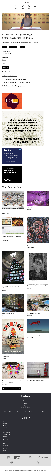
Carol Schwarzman (6, 316)
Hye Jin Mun (6, 51)
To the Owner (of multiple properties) (13, 86)
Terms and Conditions (15, 468)
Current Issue (6, 421)
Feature (4, 63)
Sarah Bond (4, 384)
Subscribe (13, 47)
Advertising (5, 445)
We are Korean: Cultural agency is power (37, 335)
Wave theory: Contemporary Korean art (11, 211)
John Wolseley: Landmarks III (34, 313)
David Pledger (30, 337)
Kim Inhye (4, 290)
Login (22, 47)
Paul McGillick (5, 240)
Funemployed (5, 356)
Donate (4, 447)
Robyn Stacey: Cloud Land (8, 313)
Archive (4, 425)
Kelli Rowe (4, 358)
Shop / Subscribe (6, 432)
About (4, 443)
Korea (4, 60)
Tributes (5, 427)
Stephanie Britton (5, 213)
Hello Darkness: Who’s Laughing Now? (14, 79)
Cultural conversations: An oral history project (11, 237)
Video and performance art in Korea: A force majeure (37, 208)
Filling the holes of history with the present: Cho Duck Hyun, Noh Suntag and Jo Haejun (37, 285)
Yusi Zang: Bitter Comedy (10, 76)
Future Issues (6, 438)
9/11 (28, 245)
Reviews (5, 423)
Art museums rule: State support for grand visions (12, 287)
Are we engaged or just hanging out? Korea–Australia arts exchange (13, 381)
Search (4, 450)
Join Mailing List (6, 434)
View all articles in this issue (10, 389)
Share (5, 67)
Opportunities (6, 439)
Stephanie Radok (30, 315)
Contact (5, 448)
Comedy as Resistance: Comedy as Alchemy (16, 82)
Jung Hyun (29, 288)
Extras (4, 429)
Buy (4, 47)
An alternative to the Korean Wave (35, 380)
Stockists (5, 436)
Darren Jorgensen (30, 247)
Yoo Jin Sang (29, 212)
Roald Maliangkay (30, 382)
